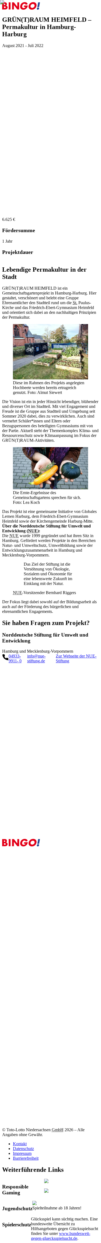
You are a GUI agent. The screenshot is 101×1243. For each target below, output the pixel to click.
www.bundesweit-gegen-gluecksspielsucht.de (60, 1236)
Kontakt (20, 1143)
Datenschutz (23, 1148)
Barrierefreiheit (26, 1158)
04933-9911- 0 (15, 658)
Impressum (22, 1153)
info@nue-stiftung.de (36, 658)
